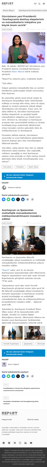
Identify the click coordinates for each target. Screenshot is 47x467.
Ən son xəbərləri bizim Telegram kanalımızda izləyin (20, 176)
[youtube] (31, 443)
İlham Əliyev (8, 10)
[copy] (32, 199)
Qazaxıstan (28, 344)
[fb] (3, 199)
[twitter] (18, 199)
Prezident (20, 167)
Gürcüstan (7, 167)
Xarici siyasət (6, 29)
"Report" (6, 270)
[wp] (8, 199)
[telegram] (13, 199)
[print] (27, 199)
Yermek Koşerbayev (11, 344)
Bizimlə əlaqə (33, 419)
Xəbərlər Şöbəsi (14, 187)
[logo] (7, 3)
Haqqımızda (7, 419)
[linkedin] (23, 199)
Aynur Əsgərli (13, 364)
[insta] (9, 443)
